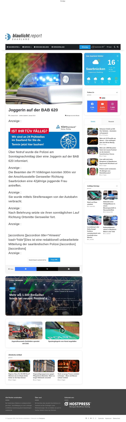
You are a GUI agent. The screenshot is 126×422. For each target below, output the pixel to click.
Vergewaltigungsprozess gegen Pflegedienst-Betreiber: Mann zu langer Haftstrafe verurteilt (44, 375)
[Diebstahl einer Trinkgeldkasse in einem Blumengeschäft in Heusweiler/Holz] (110, 195)
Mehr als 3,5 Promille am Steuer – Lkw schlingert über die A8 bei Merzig (108, 140)
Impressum (108, 418)
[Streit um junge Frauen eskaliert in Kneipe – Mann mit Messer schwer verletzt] (68, 366)
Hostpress (42, 418)
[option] (43, 296)
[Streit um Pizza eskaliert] (94, 195)
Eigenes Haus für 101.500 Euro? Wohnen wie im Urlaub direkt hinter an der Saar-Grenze (19, 375)
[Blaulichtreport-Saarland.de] (23, 37)
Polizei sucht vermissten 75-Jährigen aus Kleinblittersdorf (108, 171)
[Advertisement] (63, 16)
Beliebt (93, 121)
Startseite (101, 418)
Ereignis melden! (42, 47)
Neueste (111, 121)
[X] (47, 269)
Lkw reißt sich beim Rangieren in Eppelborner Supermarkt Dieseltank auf (108, 161)
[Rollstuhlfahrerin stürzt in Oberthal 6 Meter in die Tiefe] (110, 220)
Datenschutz (116, 418)
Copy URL (54, 259)
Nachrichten (13, 47)
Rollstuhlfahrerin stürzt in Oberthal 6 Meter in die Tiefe (109, 229)
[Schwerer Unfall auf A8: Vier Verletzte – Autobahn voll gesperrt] (92, 131)
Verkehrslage (58, 47)
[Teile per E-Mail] (69, 269)
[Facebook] (26, 269)
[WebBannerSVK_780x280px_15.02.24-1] (43, 147)
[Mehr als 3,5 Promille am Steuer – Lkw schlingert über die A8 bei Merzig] (92, 141)
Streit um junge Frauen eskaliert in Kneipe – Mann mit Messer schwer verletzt (68, 375)
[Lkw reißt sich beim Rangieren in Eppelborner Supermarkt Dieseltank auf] (92, 162)
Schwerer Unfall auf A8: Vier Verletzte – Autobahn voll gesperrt (108, 131)
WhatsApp (85, 47)
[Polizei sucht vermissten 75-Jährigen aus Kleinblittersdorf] (92, 171)
